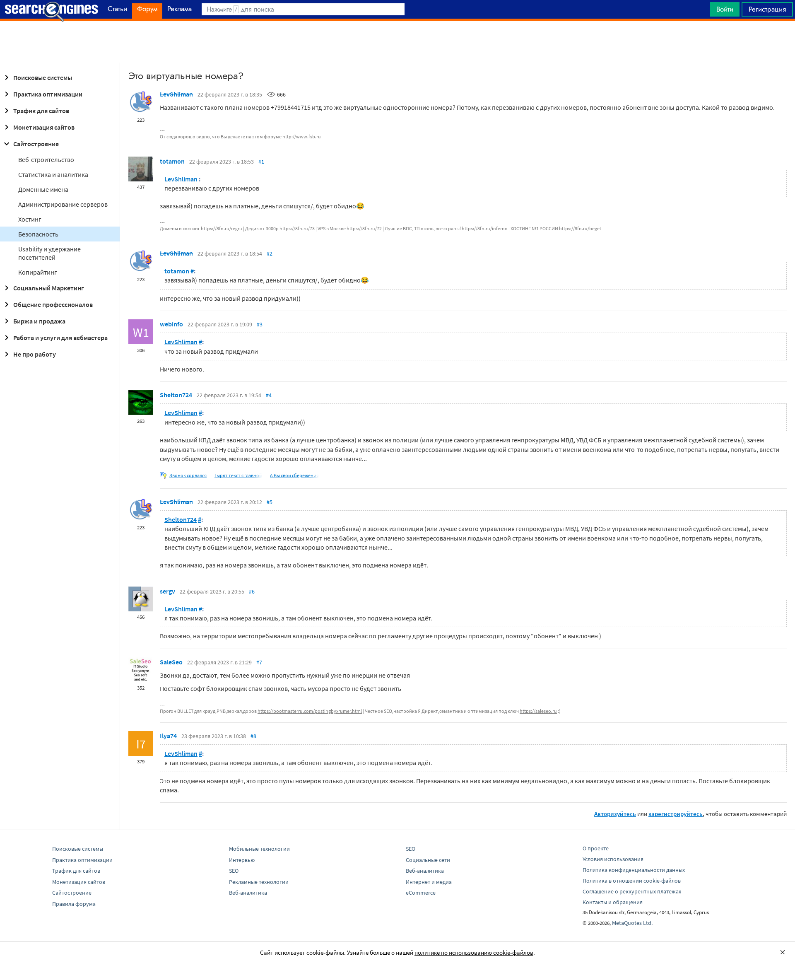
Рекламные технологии (259, 882)
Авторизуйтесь (615, 814)
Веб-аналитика (248, 892)
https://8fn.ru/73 (297, 228)
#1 (261, 161)
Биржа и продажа (39, 321)
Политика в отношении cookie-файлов (632, 880)
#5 (269, 502)
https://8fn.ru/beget (580, 228)
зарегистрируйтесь (675, 814)
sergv (167, 591)
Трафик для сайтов (41, 110)
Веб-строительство (46, 159)
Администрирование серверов (63, 204)
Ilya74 (168, 735)
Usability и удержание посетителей (49, 253)
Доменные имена (43, 189)
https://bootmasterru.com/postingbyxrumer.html (310, 711)
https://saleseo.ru (538, 711)
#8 (253, 736)
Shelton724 (176, 395)
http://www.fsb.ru (301, 136)
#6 (252, 591)
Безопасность (38, 234)
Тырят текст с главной (238, 475)
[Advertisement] (397, 42)
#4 (269, 395)
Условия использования (613, 859)
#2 (269, 253)
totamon (172, 161)
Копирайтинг (37, 272)
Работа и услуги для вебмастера (60, 337)
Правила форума (74, 903)
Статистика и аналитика (53, 174)
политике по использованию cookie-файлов (473, 952)
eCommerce (421, 892)
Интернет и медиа (429, 882)
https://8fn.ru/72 (364, 228)
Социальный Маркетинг (48, 288)
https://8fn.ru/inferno (485, 228)
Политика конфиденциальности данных (634, 870)
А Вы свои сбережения (294, 475)
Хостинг (29, 219)
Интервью (242, 860)
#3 (260, 324)
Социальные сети (428, 860)
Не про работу (34, 354)
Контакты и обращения (613, 902)
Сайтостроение (36, 144)
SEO (233, 870)
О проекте (596, 848)
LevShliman (176, 94)
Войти (724, 9)
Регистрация (767, 9)
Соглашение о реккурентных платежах (632, 891)
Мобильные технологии (259, 848)
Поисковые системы (42, 77)
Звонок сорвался (188, 475)
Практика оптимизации (47, 94)
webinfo (171, 324)
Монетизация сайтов (44, 127)
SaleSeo (171, 662)
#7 (259, 662)
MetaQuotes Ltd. (632, 923)
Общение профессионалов (53, 304)
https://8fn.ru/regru (221, 228)
